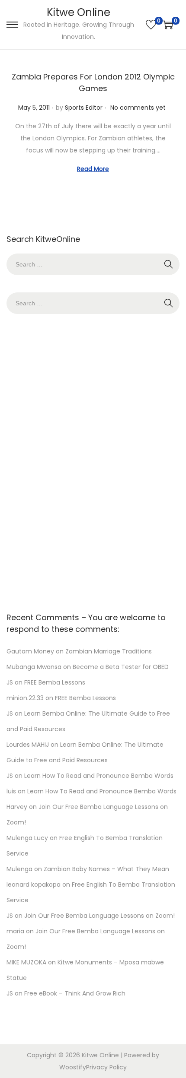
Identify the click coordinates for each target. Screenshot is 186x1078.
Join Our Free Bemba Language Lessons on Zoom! (99, 915)
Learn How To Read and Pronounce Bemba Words (98, 775)
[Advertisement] (93, 460)
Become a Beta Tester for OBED (121, 667)
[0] (151, 24)
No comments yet (138, 107)
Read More (93, 169)
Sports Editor (84, 107)
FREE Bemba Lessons (54, 682)
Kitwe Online (78, 12)
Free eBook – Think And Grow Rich (74, 993)
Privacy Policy (106, 1067)
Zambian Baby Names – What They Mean (106, 869)
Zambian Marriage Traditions (108, 651)
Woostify (72, 1067)
